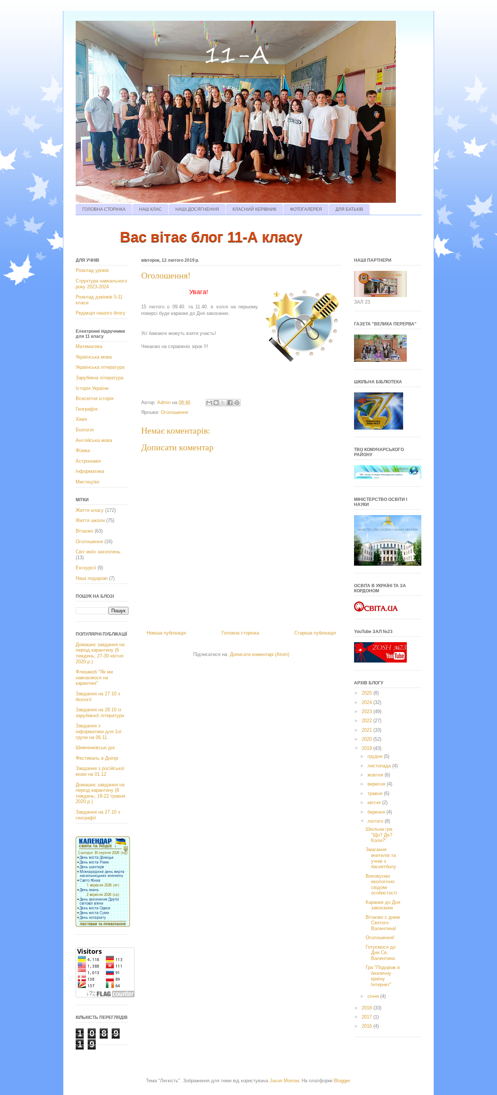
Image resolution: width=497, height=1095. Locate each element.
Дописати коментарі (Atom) (259, 654)
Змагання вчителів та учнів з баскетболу (381, 858)
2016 (367, 1026)
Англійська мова (94, 440)
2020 (367, 739)
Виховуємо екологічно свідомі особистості (381, 884)
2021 (367, 730)
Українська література (100, 367)
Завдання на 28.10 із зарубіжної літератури (100, 712)
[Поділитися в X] (223, 402)
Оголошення (174, 412)
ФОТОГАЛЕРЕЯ (306, 209)
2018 (367, 1008)
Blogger (342, 1080)
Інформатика (90, 471)
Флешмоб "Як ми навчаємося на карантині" (94, 677)
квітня (374, 802)
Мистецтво (87, 482)
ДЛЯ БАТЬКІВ (349, 209)
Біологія (85, 429)
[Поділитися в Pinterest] (236, 402)
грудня (375, 756)
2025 (367, 693)
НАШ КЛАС (150, 209)
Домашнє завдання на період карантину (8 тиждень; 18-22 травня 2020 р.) (100, 793)
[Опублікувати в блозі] (216, 402)
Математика (89, 346)
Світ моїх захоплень (98, 551)
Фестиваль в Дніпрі (97, 758)
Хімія (81, 419)
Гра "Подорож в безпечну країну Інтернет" (383, 976)
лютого (376, 821)
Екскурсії (86, 567)
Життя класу (90, 510)
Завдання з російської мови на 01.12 (100, 771)
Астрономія (88, 461)
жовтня (376, 775)
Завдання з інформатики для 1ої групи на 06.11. (99, 731)
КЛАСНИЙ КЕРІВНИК (254, 209)
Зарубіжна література (99, 377)
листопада (379, 765)
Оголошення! (380, 937)
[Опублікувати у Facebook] (230, 402)
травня (375, 793)
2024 (367, 702)
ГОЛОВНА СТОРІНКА (104, 209)
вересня (377, 784)
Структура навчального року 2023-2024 (101, 283)
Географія (87, 409)
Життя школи (90, 520)
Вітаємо (84, 531)
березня (376, 812)
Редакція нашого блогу (101, 313)
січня (373, 996)
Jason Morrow (284, 1080)
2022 (367, 720)
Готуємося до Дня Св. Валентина (380, 952)
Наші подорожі (92, 578)
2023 (367, 711)
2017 (367, 1017)
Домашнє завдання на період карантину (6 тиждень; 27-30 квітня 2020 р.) (100, 653)
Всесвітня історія (95, 398)
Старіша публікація (315, 633)
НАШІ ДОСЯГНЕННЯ (197, 209)
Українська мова (94, 357)
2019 (367, 748)
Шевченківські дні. (96, 747)
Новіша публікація (166, 633)
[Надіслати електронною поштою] (209, 402)
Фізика (83, 450)
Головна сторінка (240, 633)
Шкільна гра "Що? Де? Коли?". (379, 834)
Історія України (92, 388)
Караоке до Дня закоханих (383, 905)
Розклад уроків (92, 270)
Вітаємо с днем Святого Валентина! (383, 922)
